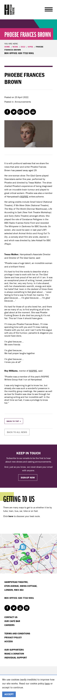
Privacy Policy (13, 637)
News (15, 46)
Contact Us (10, 617)
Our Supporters (14, 649)
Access (8, 641)
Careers (9, 625)
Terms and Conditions (17, 633)
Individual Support (15, 657)
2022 (23, 46)
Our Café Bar (12, 621)
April (30, 46)
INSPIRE (24, 196)
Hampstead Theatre (9, 9)
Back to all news (17, 432)
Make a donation (14, 653)
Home (7, 46)
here (47, 683)
